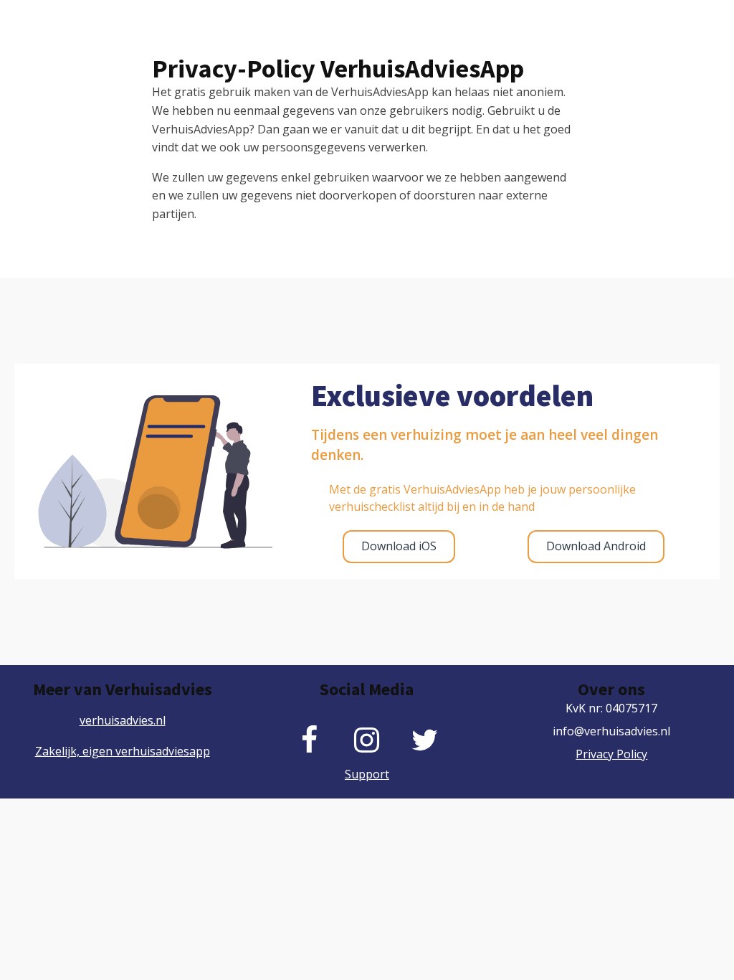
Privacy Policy (611, 754)
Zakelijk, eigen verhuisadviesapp (122, 751)
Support (367, 774)
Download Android (596, 546)
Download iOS (399, 546)
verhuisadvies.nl (123, 720)
